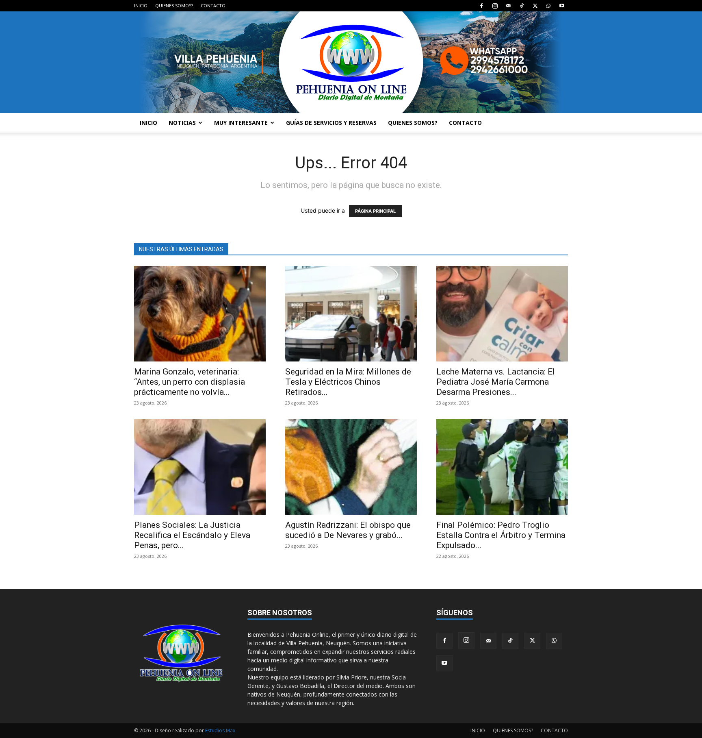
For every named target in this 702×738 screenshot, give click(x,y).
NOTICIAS (182, 122)
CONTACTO (213, 5)
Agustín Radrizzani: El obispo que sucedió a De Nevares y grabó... (348, 530)
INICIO (140, 5)
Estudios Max (220, 730)
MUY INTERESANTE (241, 122)
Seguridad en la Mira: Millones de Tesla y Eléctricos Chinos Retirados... (348, 382)
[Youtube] (562, 5)
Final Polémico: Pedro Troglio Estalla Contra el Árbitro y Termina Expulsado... (501, 535)
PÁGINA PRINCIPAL (375, 211)
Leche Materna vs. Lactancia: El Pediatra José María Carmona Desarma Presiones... (495, 382)
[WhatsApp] (548, 5)
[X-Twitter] (535, 5)
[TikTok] (522, 5)
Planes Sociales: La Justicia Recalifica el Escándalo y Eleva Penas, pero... (192, 535)
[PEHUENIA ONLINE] (351, 62)
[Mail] (508, 5)
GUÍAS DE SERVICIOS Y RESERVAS (331, 122)
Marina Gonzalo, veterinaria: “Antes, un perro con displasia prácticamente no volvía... (189, 382)
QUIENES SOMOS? (174, 5)
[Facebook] (481, 5)
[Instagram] (495, 5)
